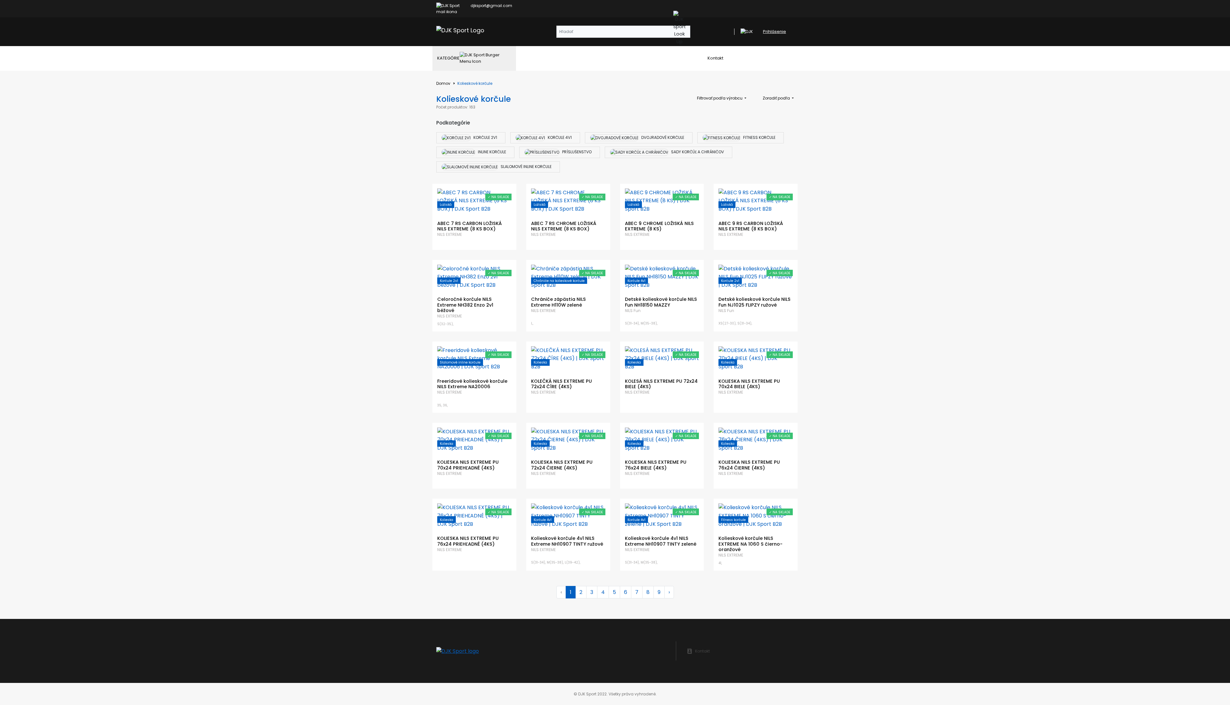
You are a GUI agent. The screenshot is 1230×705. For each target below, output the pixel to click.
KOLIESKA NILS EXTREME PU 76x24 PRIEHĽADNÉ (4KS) (468, 541)
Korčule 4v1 (559, 137)
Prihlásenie (774, 31)
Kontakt (715, 58)
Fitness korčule (758, 137)
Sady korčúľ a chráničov (697, 152)
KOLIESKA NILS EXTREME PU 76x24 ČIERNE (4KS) (749, 465)
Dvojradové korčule (662, 137)
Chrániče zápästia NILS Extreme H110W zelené (558, 302)
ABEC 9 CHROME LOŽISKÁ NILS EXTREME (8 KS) (659, 226)
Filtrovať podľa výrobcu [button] (720, 98)
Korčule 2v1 (484, 137)
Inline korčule (491, 152)
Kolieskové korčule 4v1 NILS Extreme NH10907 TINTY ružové (567, 541)
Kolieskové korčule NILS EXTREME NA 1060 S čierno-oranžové (750, 544)
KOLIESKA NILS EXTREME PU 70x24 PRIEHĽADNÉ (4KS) (468, 465)
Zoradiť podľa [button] (777, 98)
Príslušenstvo (576, 152)
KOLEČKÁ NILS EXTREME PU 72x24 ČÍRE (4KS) (561, 384)
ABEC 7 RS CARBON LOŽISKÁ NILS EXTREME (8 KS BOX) (469, 226)
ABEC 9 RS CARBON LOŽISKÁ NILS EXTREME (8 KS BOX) (750, 226)
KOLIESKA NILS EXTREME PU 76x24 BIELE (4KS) (655, 465)
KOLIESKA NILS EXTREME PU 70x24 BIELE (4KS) (749, 384)
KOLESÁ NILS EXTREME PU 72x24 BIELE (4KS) (661, 384)
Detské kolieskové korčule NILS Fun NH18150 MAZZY (661, 302)
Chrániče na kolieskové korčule (559, 280)
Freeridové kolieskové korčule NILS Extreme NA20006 (472, 384)
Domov (443, 83)
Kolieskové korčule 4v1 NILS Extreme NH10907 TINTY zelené (660, 541)
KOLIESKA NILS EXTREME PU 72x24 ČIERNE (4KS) (562, 465)
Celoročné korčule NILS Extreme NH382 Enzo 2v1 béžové (465, 305)
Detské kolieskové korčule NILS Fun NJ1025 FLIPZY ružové (754, 302)
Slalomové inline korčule (526, 166)
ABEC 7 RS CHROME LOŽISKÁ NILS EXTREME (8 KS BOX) (563, 226)
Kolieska (540, 362)
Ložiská (446, 204)
